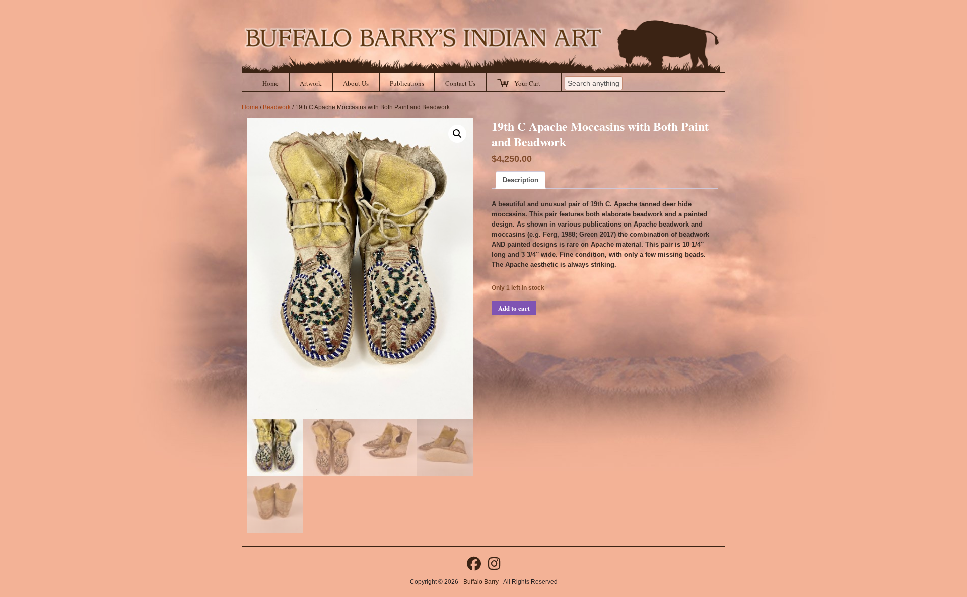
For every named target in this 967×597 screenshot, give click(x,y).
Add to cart (514, 308)
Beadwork (277, 107)
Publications (407, 83)
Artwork (311, 83)
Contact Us (460, 83)
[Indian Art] (481, 46)
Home (270, 83)
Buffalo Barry (481, 581)
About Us (356, 83)
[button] (457, 134)
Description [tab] (520, 180)
